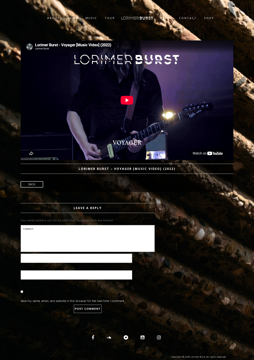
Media (166, 18)
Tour (110, 18)
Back (31, 184)
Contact (188, 18)
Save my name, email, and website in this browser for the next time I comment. (73, 300)
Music (91, 18)
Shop (209, 18)
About (53, 18)
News (72, 18)
